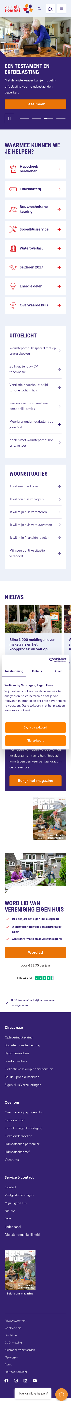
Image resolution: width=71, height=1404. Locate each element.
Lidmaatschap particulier (22, 1144)
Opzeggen (11, 1357)
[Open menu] (61, 8)
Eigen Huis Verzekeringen (23, 1085)
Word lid (35, 952)
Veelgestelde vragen (19, 1195)
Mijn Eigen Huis (16, 1203)
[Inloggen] (50, 8)
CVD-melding (13, 1342)
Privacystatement (15, 1320)
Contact (10, 1187)
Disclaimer (11, 1335)
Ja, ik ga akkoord (35, 727)
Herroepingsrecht (16, 1372)
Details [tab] (37, 671)
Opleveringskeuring (19, 1037)
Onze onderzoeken (18, 1136)
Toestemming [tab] (14, 671)
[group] (20, 1275)
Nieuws (10, 1211)
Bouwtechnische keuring (22, 1045)
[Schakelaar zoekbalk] (39, 8)
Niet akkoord (35, 740)
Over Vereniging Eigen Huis (24, 1112)
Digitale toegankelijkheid (22, 1235)
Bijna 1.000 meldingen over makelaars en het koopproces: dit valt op (32, 644)
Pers (8, 1219)
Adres (8, 1364)
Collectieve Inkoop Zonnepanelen (29, 1069)
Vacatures (12, 1160)
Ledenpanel (13, 1227)
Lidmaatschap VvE (17, 1152)
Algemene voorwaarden (20, 1350)
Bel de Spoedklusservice (22, 1077)
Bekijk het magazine (35, 780)
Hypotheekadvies (17, 1053)
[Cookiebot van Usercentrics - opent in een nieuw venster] (50, 660)
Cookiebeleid (13, 1328)
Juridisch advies (16, 1061)
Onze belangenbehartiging (23, 1128)
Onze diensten (15, 1120)
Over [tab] (58, 671)
